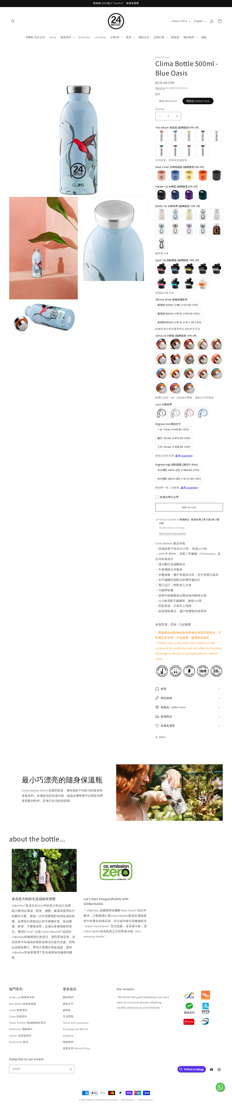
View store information (172, 533)
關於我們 (68, 997)
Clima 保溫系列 (18, 1016)
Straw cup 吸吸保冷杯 (22, 997)
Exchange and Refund (75, 1029)
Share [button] (162, 737)
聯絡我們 (68, 1042)
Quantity (159, 109)
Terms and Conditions (76, 1022)
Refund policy (127, 1099)
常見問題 (68, 1016)
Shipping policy (145, 1099)
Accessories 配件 (18, 1042)
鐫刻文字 (68, 1003)
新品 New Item (170, 101)
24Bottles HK (93, 1099)
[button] (13, 21)
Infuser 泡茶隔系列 (20, 1035)
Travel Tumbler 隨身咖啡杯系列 (27, 1022)
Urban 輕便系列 (18, 1010)
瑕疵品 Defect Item (198, 101)
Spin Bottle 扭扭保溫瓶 (22, 1003)
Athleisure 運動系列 (20, 1029)
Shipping (160, 88)
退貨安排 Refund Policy (76, 1048)
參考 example (183, 455)
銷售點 (67, 1010)
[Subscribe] (70, 1069)
